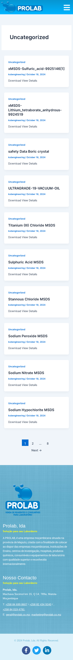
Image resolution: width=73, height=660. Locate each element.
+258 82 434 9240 (40, 604)
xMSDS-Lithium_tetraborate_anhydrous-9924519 (35, 109)
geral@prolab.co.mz (18, 614)
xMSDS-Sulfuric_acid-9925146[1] (36, 69)
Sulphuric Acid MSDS (26, 262)
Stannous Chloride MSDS (29, 299)
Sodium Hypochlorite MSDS (31, 410)
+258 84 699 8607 (16, 604)
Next (36, 450)
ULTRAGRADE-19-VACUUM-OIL (34, 188)
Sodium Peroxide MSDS (28, 336)
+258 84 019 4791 (14, 609)
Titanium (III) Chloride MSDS (31, 225)
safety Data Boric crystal (28, 151)
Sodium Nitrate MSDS (26, 373)
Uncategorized (16, 62)
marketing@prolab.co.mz (46, 614)
